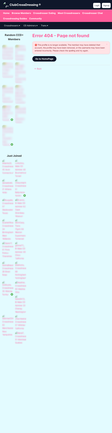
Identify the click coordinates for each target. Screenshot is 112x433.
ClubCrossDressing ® (25, 5)
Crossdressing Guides (15, 18)
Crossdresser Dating (44, 13)
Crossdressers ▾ (12, 25)
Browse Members (21, 13)
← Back (38, 68)
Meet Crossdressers (69, 13)
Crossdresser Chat (92, 13)
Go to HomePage (44, 58)
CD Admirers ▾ (30, 25)
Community (35, 18)
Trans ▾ (44, 25)
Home (6, 13)
